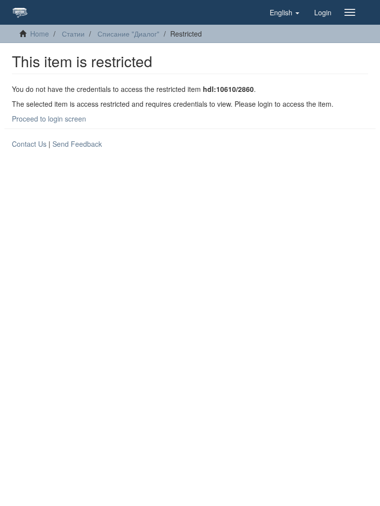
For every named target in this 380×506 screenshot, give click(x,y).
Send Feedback (77, 144)
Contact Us (29, 144)
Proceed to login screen (49, 119)
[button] (284, 12)
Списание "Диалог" (128, 34)
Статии (73, 34)
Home (39, 34)
